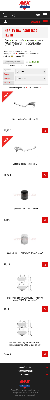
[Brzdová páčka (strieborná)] (45, 175)
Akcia (12, 65)
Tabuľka (18, 56)
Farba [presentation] (6, 74)
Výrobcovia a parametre (13, 62)
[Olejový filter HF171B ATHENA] (25, 194)
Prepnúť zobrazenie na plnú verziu (25, 390)
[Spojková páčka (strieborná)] (45, 130)
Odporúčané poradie (27, 54)
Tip (6, 65)
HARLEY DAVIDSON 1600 (14, 44)
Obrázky (6, 56)
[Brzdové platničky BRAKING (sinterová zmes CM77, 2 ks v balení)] (25, 283)
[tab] (8, 70)
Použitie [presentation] (7, 78)
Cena (26, 52)
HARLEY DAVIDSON (32, 42)
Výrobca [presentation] (7, 70)
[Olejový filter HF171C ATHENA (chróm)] (25, 238)
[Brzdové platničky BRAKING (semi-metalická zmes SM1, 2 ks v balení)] (25, 328)
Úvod (7, 40)
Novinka (29, 65)
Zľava (20, 65)
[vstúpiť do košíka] (5, 15)
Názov (17, 52)
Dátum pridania (9, 54)
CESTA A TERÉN (18, 40)
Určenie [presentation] (7, 82)
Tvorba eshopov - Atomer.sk (24, 395)
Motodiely (30, 40)
